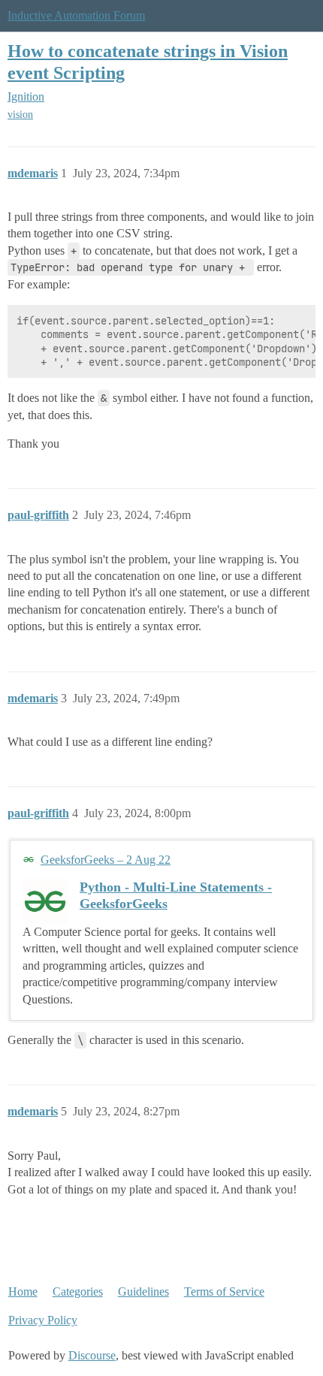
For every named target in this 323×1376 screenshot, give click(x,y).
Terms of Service (224, 1291)
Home (23, 1291)
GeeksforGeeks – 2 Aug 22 (106, 859)
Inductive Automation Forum (76, 15)
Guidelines (143, 1291)
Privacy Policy (42, 1320)
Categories (78, 1291)
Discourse (92, 1355)
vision (20, 114)
